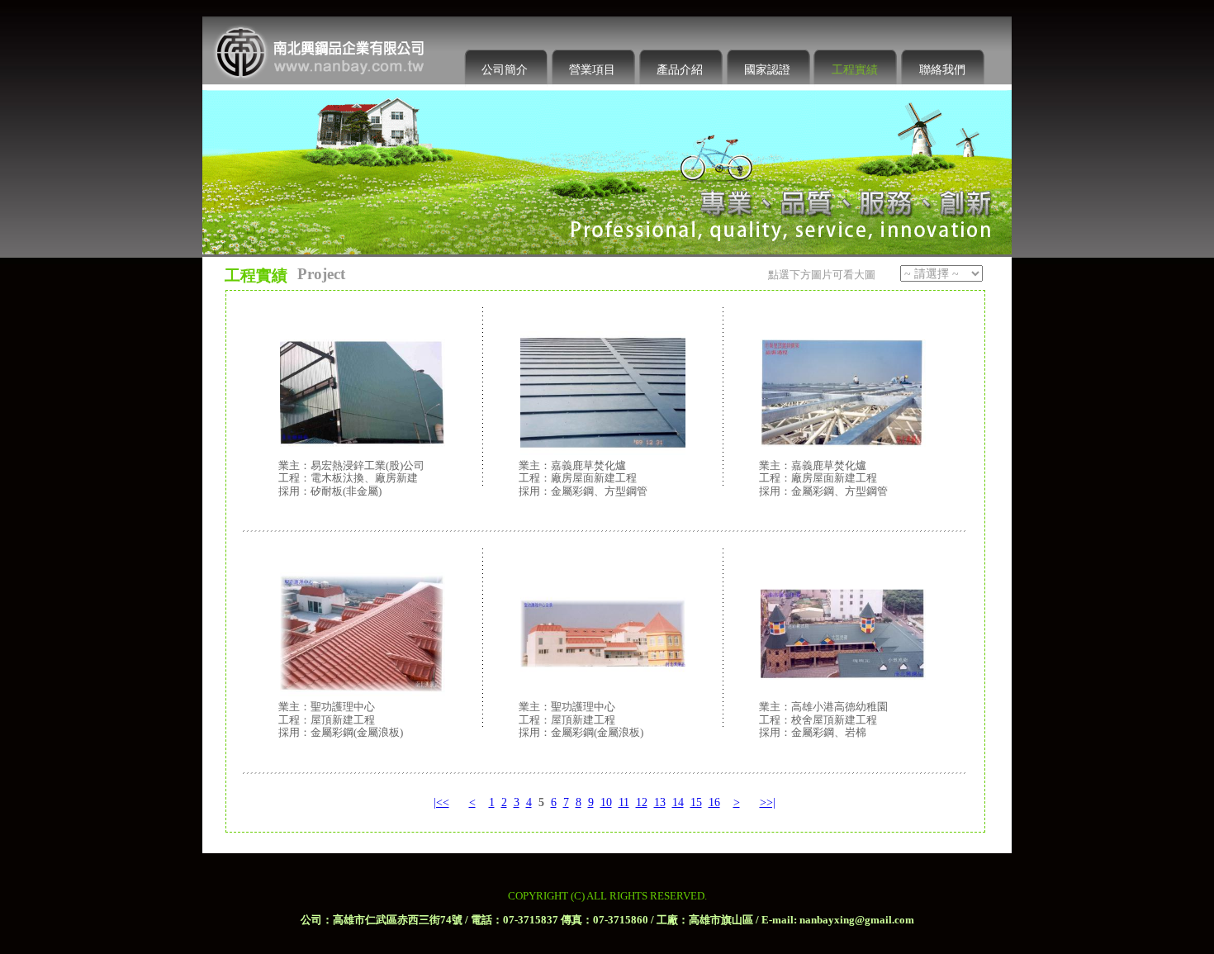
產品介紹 (680, 70)
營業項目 (592, 70)
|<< (441, 802)
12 (641, 802)
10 (606, 802)
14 (678, 802)
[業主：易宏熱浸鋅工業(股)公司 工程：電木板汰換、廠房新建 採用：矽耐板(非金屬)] (362, 342)
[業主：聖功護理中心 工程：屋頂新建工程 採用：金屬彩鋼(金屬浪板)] (362, 584)
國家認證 (767, 70)
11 (624, 802)
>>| (767, 802)
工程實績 (855, 70)
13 (660, 802)
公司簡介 (504, 70)
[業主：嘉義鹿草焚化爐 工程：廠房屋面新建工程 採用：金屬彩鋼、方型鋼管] (602, 342)
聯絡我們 (942, 70)
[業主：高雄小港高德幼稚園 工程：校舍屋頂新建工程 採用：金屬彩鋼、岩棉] (843, 584)
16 (714, 802)
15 (696, 802)
